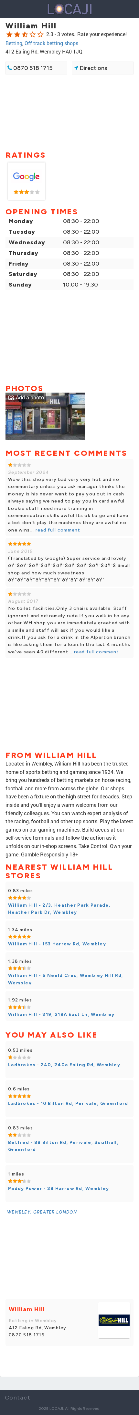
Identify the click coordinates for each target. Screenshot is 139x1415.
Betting (13, 43)
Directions (92, 68)
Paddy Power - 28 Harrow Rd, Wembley (58, 1188)
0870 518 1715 (32, 68)
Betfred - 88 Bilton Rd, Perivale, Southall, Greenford (63, 1146)
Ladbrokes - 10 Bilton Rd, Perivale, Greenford (68, 1103)
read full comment (57, 530)
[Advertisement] (69, 112)
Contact (17, 1397)
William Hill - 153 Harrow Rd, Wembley (57, 944)
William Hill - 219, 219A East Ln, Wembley (61, 1014)
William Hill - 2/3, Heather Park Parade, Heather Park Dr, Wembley (59, 909)
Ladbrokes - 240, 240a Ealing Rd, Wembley (64, 1065)
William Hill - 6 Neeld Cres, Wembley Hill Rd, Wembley (65, 979)
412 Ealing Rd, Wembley (38, 1328)
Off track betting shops (51, 43)
